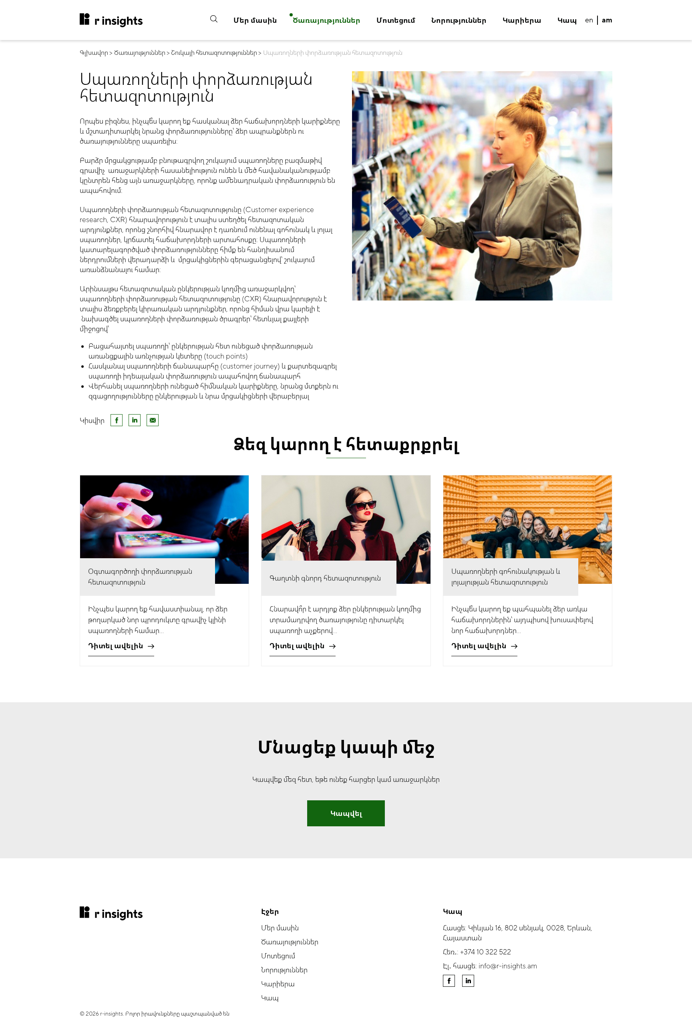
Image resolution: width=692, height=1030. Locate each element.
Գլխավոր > (96, 53)
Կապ (567, 20)
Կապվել (346, 813)
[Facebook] (117, 420)
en (589, 20)
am (607, 20)
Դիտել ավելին (115, 646)
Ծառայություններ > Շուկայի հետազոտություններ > (188, 53)
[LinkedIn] (135, 420)
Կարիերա (522, 20)
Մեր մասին (255, 20)
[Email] (153, 420)
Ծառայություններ (326, 20)
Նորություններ (459, 20)
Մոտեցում (395, 20)
